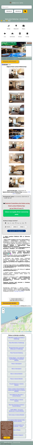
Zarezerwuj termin (9, 303)
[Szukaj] (25, 11)
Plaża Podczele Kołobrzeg (16, 352)
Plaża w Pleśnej (16, 430)
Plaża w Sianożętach (17, 363)
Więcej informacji (9, 61)
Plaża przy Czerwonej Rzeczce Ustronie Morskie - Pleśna (16, 425)
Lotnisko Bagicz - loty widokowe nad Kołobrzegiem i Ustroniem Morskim (16, 359)
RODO (10, 435)
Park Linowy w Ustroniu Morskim (16, 414)
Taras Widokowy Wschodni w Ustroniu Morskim (16, 395)
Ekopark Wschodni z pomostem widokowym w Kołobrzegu (16, 348)
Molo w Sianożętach (16, 368)
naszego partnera (19, 291)
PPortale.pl (9, 443)
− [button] (3, 312)
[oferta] (2, 64)
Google (10, 423)
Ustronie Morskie (6, 46)
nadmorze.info (16, 3)
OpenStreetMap (28, 331)
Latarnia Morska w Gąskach (16, 435)
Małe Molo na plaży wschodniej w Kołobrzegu (16, 338)
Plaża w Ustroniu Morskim (16, 378)
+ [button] (3, 309)
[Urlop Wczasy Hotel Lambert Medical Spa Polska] (16, 73)
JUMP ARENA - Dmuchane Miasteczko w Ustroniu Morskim (16, 410)
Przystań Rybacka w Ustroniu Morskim (16, 384)
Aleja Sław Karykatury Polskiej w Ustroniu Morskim (16, 405)
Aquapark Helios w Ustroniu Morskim (16, 400)
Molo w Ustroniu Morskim (16, 373)
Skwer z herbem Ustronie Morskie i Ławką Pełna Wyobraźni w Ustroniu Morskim (16, 390)
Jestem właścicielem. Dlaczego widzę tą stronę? (16, 299)
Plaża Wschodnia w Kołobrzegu (16, 342)
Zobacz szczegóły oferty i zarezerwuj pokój (16, 213)
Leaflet (22, 331)
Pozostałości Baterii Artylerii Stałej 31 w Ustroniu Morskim (16, 420)
